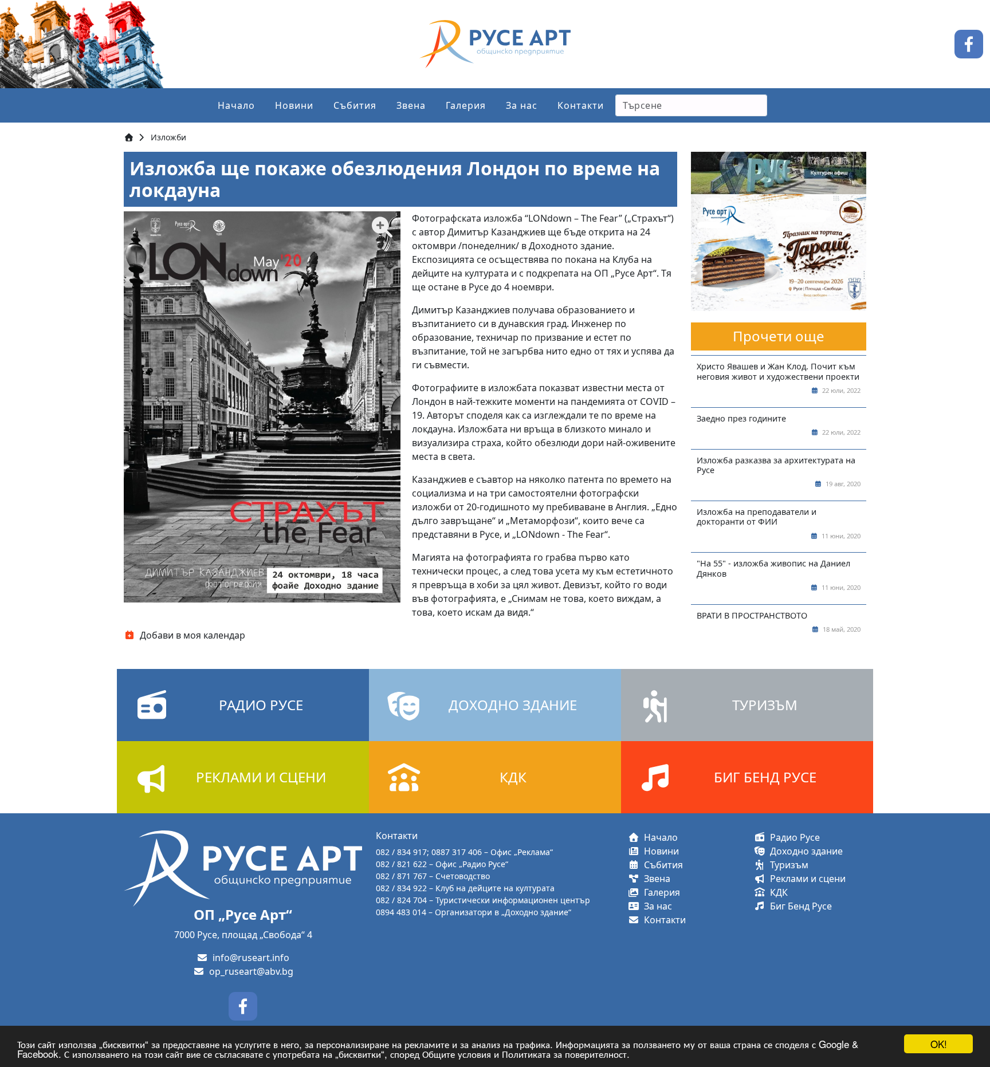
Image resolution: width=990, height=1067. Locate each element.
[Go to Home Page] (129, 137)
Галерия (466, 105)
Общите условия (456, 1053)
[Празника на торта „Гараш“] (778, 252)
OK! (938, 1044)
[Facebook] (968, 43)
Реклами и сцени (805, 878)
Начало (236, 105)
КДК (776, 892)
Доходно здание (804, 851)
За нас (521, 105)
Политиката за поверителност (564, 1053)
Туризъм (786, 865)
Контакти (580, 105)
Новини (294, 105)
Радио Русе (792, 837)
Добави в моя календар (190, 635)
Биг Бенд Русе (798, 906)
